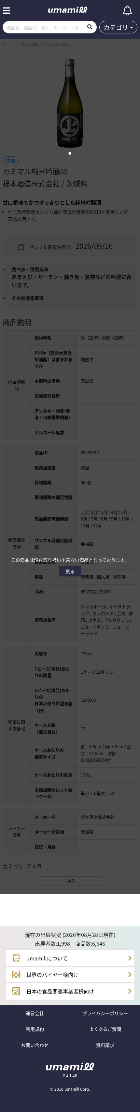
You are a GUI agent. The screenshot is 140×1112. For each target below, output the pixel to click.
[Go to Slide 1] (70, 153)
